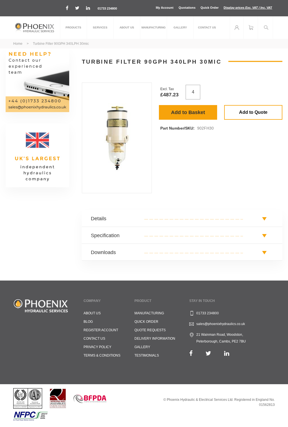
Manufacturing (149, 313)
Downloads (103, 252)
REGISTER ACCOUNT (101, 330)
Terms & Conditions (102, 355)
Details (98, 218)
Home (17, 44)
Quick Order (210, 7)
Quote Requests (150, 330)
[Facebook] (191, 353)
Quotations (187, 7)
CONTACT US (94, 339)
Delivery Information (154, 339)
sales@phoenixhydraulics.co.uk (220, 324)
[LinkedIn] (226, 353)
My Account (165, 7)
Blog (88, 322)
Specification (105, 235)
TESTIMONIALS (146, 355)
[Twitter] (208, 353)
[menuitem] (73, 27)
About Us (92, 313)
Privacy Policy (97, 347)
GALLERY (142, 347)
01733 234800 (107, 8)
